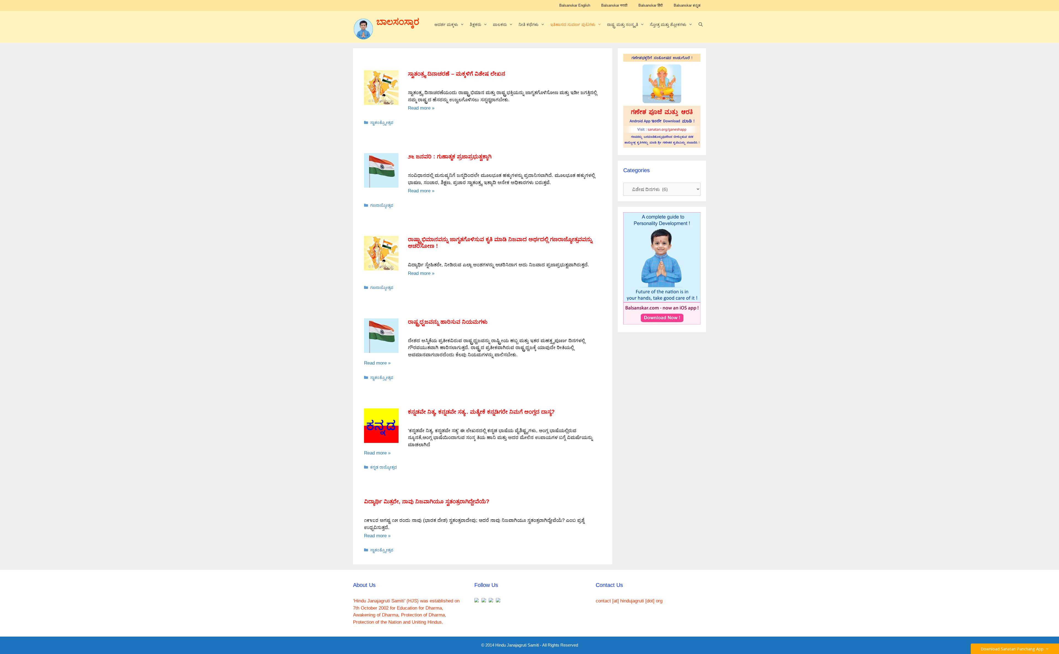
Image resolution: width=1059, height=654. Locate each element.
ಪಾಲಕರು (500, 24)
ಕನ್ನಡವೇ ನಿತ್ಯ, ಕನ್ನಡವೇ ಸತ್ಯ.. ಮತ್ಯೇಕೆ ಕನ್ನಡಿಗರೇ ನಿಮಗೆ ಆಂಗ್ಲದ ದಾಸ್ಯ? (481, 412)
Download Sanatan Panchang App (1013, 649)
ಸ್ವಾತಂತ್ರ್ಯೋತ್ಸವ (381, 122)
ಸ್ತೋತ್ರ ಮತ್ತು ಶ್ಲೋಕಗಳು (668, 24)
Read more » (421, 108)
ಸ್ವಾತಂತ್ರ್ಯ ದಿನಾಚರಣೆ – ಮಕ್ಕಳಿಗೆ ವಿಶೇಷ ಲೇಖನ (456, 74)
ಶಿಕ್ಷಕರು (475, 24)
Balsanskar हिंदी (650, 5)
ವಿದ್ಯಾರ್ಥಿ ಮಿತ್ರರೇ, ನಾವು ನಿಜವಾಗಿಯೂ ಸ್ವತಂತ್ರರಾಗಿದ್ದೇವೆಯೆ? (426, 501)
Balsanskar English (574, 5)
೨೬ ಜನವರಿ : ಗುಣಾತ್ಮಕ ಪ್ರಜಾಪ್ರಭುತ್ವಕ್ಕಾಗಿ (449, 156)
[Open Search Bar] (700, 24)
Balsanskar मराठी (614, 5)
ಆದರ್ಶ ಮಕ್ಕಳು (446, 24)
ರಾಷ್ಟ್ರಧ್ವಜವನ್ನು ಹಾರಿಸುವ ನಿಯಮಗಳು (447, 322)
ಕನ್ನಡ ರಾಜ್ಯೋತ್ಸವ (383, 467)
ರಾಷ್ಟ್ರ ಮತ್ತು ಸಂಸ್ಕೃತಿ (622, 24)
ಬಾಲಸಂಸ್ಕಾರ (397, 22)
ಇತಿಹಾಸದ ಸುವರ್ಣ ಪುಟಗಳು (572, 24)
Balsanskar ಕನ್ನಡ (687, 5)
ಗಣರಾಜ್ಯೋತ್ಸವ (381, 205)
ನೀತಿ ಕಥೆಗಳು (528, 24)
